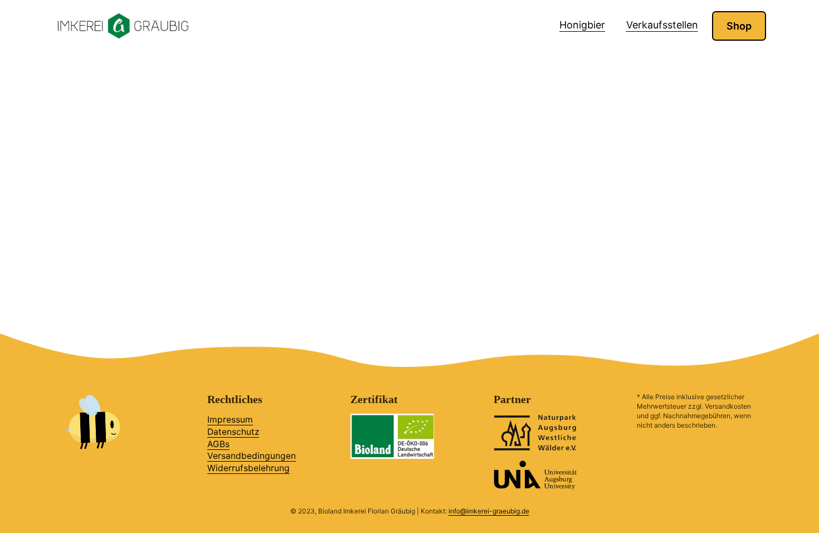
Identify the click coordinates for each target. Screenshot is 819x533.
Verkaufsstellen (662, 25)
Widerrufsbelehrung (248, 468)
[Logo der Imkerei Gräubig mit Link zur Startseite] (122, 26)
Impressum (230, 419)
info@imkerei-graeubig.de (488, 511)
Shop (739, 26)
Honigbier (582, 25)
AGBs (218, 444)
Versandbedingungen (251, 455)
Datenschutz (233, 432)
